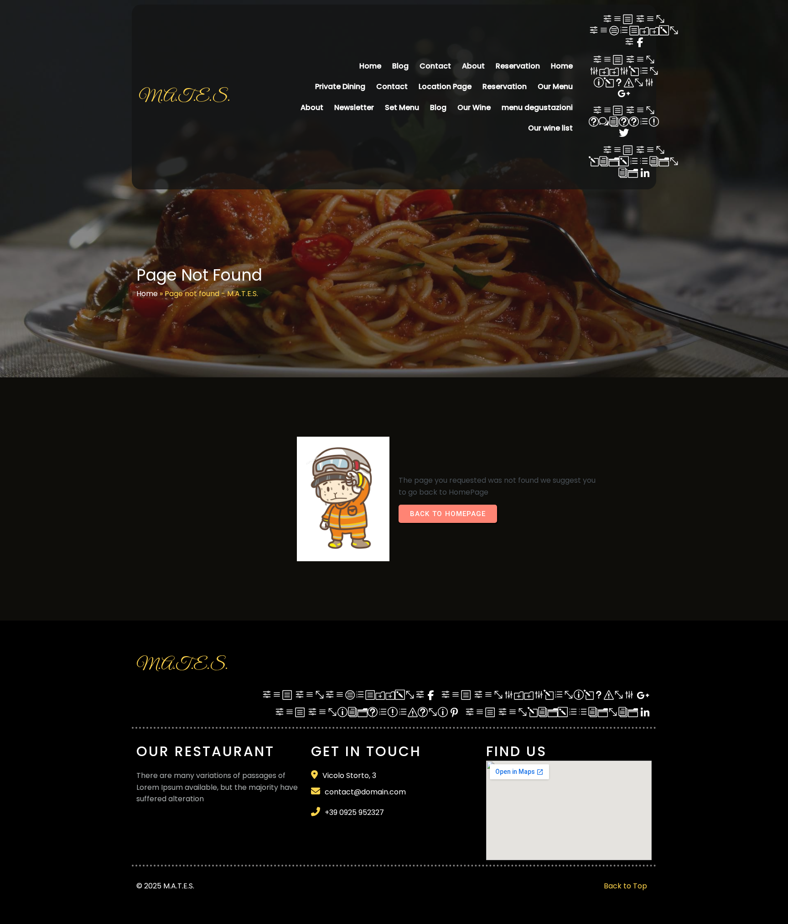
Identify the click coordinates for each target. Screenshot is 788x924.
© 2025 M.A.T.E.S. (165, 886)
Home (147, 293)
